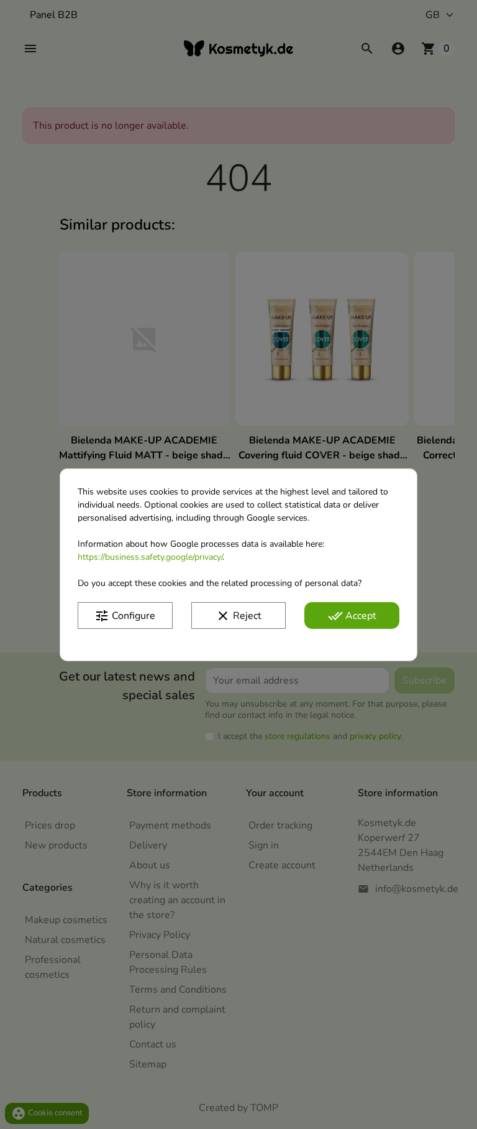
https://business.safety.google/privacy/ (150, 556)
